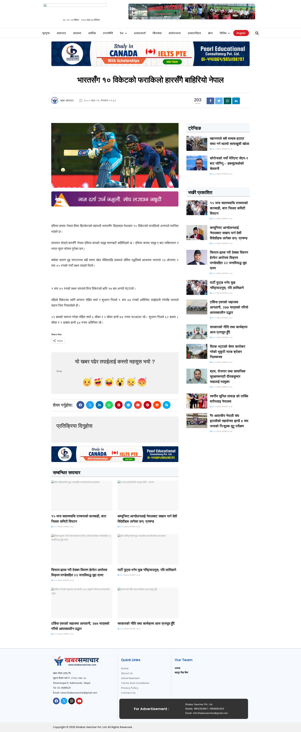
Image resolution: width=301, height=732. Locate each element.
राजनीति (108, 33)
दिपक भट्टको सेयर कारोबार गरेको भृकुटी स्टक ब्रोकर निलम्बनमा (227, 352)
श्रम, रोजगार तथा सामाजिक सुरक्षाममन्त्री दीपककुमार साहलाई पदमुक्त (227, 376)
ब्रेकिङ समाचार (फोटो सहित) (65, 615)
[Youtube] (79, 701)
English (241, 33)
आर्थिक (92, 33)
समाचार (61, 33)
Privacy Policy (129, 688)
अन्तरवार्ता (140, 33)
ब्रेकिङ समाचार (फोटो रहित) (131, 507)
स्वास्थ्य (77, 33)
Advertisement (130, 678)
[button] (257, 33)
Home (125, 668)
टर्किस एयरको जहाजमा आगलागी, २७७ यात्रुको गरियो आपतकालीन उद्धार (229, 307)
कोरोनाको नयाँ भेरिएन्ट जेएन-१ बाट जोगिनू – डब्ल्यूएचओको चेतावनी (229, 163)
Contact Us (128, 693)
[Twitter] (64, 701)
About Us (127, 673)
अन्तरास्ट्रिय (194, 33)
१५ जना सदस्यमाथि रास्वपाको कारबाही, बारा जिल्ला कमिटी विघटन (229, 208)
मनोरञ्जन (175, 33)
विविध (223, 33)
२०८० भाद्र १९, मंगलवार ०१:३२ (63, 526)
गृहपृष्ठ (46, 33)
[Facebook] (56, 701)
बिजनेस (157, 33)
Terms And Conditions (135, 683)
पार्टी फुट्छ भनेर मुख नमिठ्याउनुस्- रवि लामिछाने (147, 570)
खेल (210, 33)
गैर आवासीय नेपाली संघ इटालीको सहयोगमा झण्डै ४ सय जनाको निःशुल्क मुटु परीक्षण (229, 421)
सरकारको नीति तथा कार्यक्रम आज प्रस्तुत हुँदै (146, 623)
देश (122, 33)
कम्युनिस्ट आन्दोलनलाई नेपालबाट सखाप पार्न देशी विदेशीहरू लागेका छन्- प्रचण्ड (228, 233)
